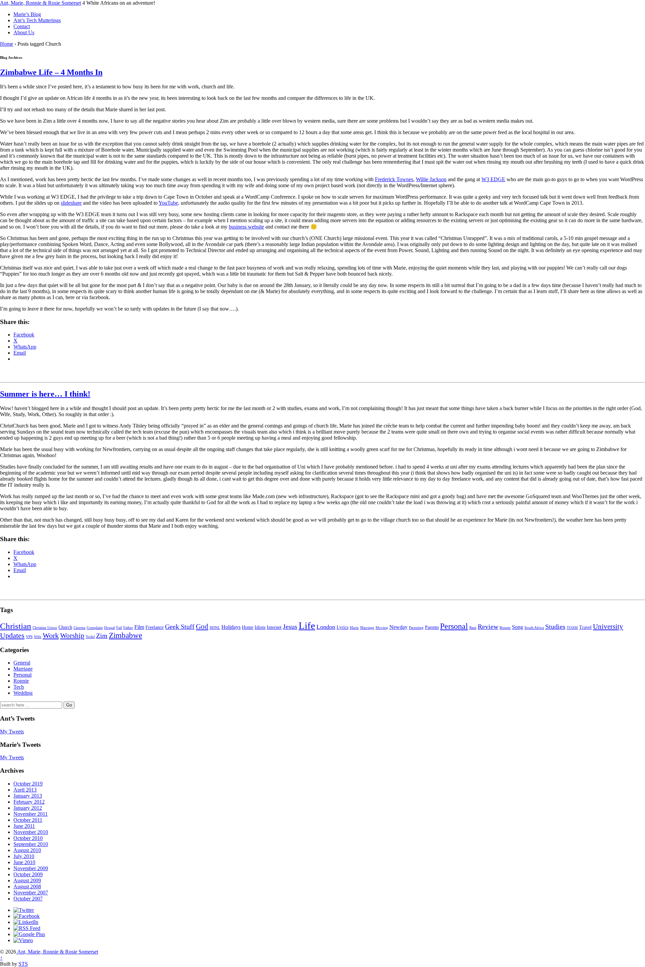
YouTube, (169, 203)
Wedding (23, 693)
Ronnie (505, 628)
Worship (72, 636)
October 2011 (27, 820)
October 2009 (28, 874)
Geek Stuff (180, 626)
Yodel (90, 637)
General (21, 663)
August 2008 (27, 886)
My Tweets (12, 731)
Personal (454, 626)
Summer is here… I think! (45, 394)
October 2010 (28, 838)
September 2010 (30, 844)
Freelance (154, 627)
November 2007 (30, 892)
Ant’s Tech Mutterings (37, 20)
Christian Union (45, 628)
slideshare (71, 203)
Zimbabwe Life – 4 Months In (51, 72)
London (325, 626)
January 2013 (27, 796)
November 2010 (30, 832)
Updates (12, 636)
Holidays (231, 627)
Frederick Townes (394, 179)
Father (128, 628)
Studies (555, 626)
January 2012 (27, 808)
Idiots (260, 627)
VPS (29, 637)
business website (246, 227)
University (608, 626)
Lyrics (342, 627)
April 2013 (25, 790)
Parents (432, 627)
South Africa (534, 628)
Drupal (109, 628)
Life (307, 625)
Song (517, 627)
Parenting (416, 628)
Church (65, 627)
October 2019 (28, 784)
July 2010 (23, 856)
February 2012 (29, 802)
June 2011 (24, 826)
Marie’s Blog (27, 14)
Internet (274, 627)
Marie (354, 628)
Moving (382, 628)
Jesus (290, 626)
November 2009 (30, 868)
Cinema (79, 628)
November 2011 (30, 814)
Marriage (367, 628)
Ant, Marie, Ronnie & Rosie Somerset (40, 3)
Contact (21, 26)
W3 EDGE (493, 179)
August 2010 (27, 850)
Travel (585, 627)
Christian (15, 626)
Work (51, 636)
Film (139, 627)
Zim (102, 635)
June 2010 (24, 862)
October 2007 (28, 898)
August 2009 (27, 880)
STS (23, 964)
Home (6, 44)
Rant (472, 628)
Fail (119, 628)
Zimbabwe (125, 635)
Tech (18, 687)
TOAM (572, 628)
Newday (398, 627)
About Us (23, 32)
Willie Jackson (431, 179)
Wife (37, 637)
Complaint (95, 628)
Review (488, 626)
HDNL (215, 628)
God (202, 626)
